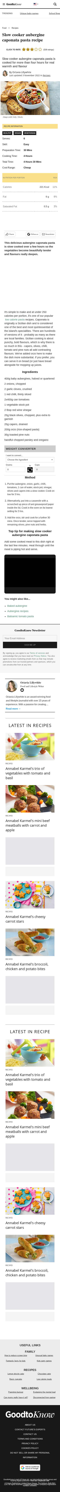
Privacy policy (30, 1443)
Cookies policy (30, 1448)
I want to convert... (14, 455)
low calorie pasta (15, 319)
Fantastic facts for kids (15, 1361)
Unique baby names (29, 13)
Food (4, 28)
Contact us (30, 1434)
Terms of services (38, 653)
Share (11, 234)
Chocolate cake (44, 1374)
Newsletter (49, 234)
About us (30, 1425)
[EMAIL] (22, 690)
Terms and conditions (30, 1439)
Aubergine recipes (17, 611)
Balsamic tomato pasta (20, 616)
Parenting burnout (15, 1392)
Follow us (34, 234)
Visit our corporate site (39, 1481)
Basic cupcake (15, 1379)
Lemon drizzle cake (16, 1374)
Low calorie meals (44, 1379)
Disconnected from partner (44, 1397)
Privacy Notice (40, 656)
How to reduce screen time (16, 1355)
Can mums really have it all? (16, 1397)
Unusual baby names (44, 1355)
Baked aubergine (17, 605)
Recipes (15, 28)
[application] (30, 572)
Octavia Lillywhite (21, 72)
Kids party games (44, 1361)
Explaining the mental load (44, 1392)
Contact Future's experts (30, 1429)
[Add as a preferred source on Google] (30, 1467)
